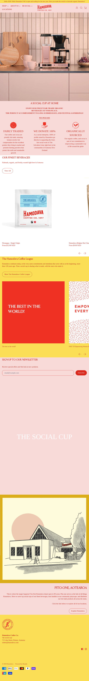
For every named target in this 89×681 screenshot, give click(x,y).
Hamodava (10, 664)
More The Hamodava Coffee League (17, 274)
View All (7, 171)
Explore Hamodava (78, 611)
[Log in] (77, 7)
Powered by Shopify (21, 664)
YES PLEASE (44, 118)
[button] (81, 7)
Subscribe (81, 373)
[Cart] (85, 7)
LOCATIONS (7, 9)
